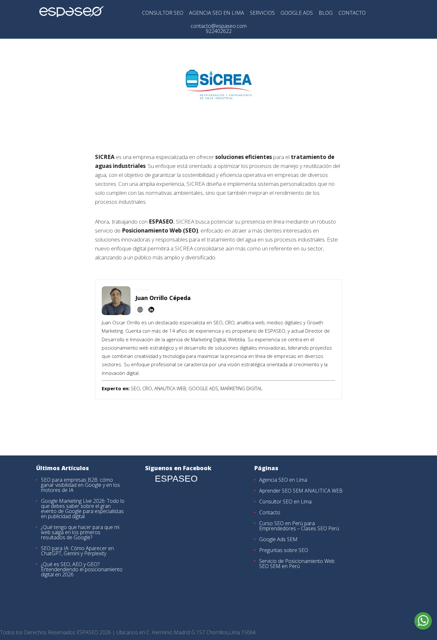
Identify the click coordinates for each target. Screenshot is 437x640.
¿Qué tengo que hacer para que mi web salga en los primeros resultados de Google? (80, 532)
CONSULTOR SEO (162, 13)
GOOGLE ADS (297, 13)
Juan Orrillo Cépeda (163, 298)
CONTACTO (352, 13)
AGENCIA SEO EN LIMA (216, 13)
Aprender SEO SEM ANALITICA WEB (301, 490)
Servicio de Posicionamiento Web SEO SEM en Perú (297, 563)
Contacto (269, 512)
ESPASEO (176, 479)
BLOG (326, 13)
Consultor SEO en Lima (285, 501)
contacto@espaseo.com (219, 25)
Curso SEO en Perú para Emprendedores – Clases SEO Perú (299, 526)
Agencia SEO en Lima (283, 479)
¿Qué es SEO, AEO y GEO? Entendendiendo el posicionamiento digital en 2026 (82, 569)
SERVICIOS (262, 13)
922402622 (219, 31)
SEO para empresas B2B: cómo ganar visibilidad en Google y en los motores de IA (80, 485)
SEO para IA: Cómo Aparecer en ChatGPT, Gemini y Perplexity (77, 551)
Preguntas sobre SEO (283, 550)
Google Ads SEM (278, 539)
